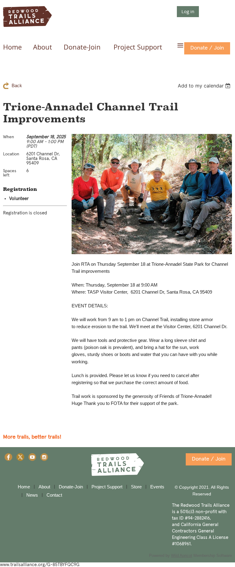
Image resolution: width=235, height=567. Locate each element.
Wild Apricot (181, 555)
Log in (187, 11)
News (32, 495)
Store (136, 486)
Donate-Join (71, 486)
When (8, 137)
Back (17, 85)
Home (24, 486)
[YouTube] (32, 457)
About (44, 486)
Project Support (106, 486)
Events (157, 486)
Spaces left (9, 173)
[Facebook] (8, 457)
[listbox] (205, 85)
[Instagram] (44, 457)
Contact (54, 495)
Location (11, 154)
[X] (20, 457)
